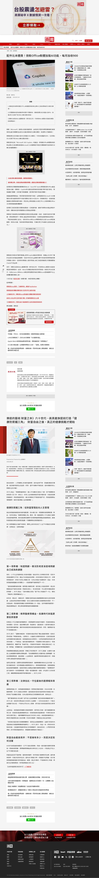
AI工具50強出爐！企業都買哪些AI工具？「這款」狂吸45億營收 (28, 345)
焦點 (8, 854)
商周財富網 (20, 859)
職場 (8, 863)
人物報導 (31, 859)
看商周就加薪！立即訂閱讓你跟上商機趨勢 (77, 165)
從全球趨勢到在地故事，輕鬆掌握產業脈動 (77, 169)
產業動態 (15, 50)
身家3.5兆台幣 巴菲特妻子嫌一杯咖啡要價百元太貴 (23, 298)
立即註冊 (58, 835)
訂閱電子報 (88, 857)
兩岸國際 (31, 857)
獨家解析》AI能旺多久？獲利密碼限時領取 (77, 179)
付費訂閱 (70, 835)
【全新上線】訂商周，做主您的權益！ (76, 176)
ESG (49, 44)
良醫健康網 (20, 861)
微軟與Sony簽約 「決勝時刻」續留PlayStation (22, 286)
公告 (54, 875)
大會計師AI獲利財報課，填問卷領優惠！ (20, 178)
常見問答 (42, 859)
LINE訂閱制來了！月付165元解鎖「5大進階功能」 (24, 337)
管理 (8, 861)
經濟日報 (9, 97)
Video (41, 44)
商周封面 (31, 854)
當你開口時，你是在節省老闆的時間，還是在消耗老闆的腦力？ (27, 182)
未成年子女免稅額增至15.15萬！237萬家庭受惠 (82, 85)
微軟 (20, 362)
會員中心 (42, 866)
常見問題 (71, 875)
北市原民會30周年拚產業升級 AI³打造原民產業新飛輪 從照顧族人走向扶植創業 (78, 136)
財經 (11, 50)
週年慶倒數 (88, 41)
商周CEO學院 (80, 44)
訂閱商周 (42, 854)
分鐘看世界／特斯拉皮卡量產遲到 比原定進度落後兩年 (24, 302)
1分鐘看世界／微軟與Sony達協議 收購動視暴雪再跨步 (24, 294)
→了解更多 (27, 767)
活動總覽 (42, 861)
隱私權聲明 (77, 875)
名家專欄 (20, 854)
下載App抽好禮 (79, 857)
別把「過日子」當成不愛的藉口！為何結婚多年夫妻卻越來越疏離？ (82, 104)
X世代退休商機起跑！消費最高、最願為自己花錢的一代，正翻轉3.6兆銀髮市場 (31, 782)
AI (15, 362)
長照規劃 (10, 807)
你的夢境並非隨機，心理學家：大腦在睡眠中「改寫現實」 (83, 94)
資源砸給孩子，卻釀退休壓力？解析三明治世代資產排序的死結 (28, 790)
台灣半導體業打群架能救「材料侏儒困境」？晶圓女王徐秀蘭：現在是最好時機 (82, 77)
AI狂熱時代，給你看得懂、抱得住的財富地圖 (78, 172)
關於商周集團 (49, 875)
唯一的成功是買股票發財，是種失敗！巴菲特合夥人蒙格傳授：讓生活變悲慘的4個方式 (31, 349)
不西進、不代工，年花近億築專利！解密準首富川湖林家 (26, 334)
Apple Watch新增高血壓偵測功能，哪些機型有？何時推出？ (28, 341)
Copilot (10, 362)
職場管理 (31, 861)
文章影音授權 (60, 875)
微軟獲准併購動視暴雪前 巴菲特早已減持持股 (21, 290)
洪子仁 (32, 807)
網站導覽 (83, 875)
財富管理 (17, 807)
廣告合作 (66, 875)
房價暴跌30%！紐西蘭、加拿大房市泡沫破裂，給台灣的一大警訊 (78, 142)
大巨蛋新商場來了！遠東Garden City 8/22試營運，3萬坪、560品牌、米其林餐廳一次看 (78, 130)
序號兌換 (42, 868)
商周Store (73, 44)
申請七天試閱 (32, 863)
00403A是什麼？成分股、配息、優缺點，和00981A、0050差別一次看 (78, 148)
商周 (8, 50)
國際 (8, 857)
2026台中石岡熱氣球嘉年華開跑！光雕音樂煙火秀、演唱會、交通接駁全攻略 (83, 68)
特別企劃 (20, 857)
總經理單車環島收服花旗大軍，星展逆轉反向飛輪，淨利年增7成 (29, 777)
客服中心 (42, 857)
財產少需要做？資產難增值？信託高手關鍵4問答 (24, 786)
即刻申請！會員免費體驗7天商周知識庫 (76, 546)
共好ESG (9, 866)
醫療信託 (25, 807)
